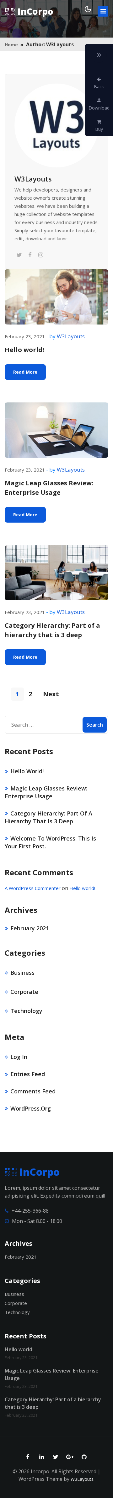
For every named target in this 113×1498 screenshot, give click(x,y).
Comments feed (33, 1091)
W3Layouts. (82, 1479)
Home (11, 45)
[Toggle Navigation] (103, 11)
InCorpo (34, 11)
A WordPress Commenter (33, 888)
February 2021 (29, 928)
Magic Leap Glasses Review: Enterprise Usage (49, 488)
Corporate (24, 991)
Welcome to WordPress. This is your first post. (50, 842)
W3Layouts (33, 178)
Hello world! (24, 349)
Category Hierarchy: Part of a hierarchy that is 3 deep (52, 630)
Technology (26, 1011)
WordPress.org (30, 1108)
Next (51, 694)
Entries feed (27, 1074)
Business (22, 972)
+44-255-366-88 (30, 1210)
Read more (25, 372)
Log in (18, 1057)
